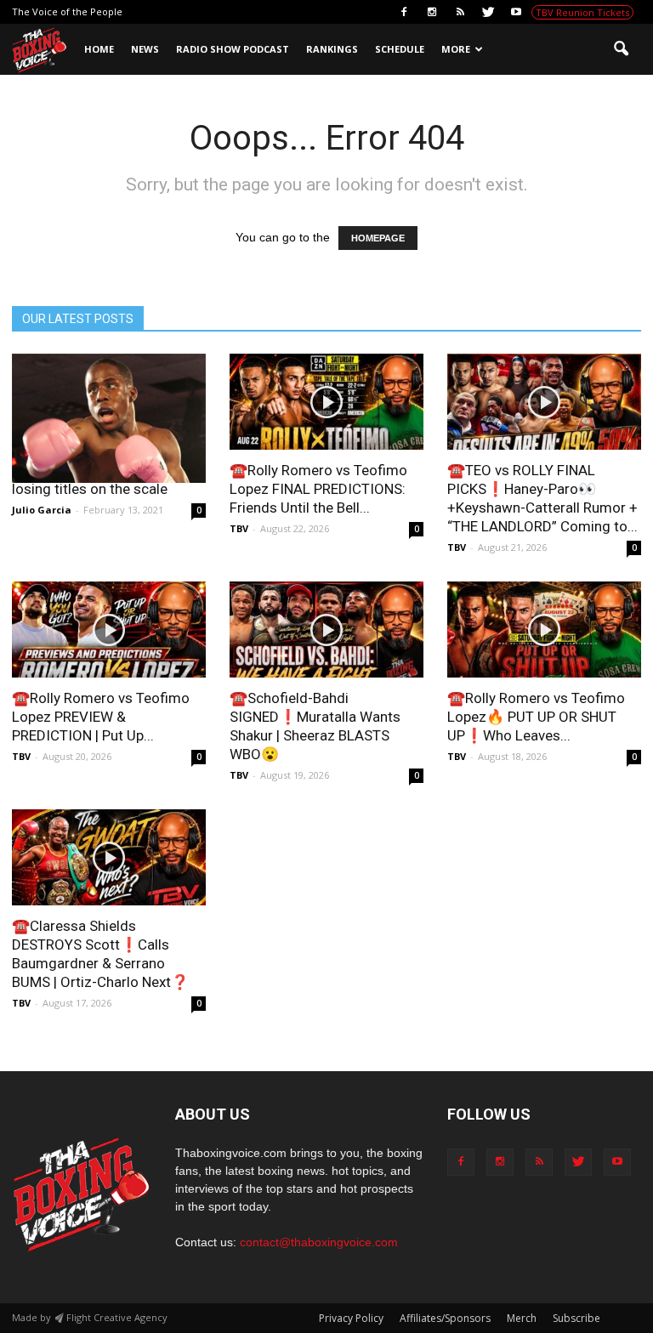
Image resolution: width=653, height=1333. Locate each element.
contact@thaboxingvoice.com (319, 1242)
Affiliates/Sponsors (445, 1318)
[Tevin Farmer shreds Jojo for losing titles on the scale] (109, 418)
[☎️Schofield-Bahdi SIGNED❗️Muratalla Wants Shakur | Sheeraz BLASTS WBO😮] (326, 629)
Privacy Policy (351, 1318)
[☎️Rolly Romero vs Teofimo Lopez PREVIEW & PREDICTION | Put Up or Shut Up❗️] (109, 629)
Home (99, 49)
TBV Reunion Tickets (582, 12)
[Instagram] (432, 12)
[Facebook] (404, 12)
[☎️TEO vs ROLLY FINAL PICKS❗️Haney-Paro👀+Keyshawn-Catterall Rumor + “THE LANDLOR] (544, 402)
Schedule (399, 49)
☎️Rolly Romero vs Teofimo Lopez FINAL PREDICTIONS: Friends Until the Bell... (318, 489)
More (455, 49)
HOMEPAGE (378, 238)
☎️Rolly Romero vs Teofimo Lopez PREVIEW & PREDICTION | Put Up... (101, 716)
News (145, 49)
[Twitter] (488, 12)
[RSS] (460, 12)
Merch (522, 1318)
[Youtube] (516, 12)
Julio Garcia (41, 509)
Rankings (332, 49)
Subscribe (576, 1318)
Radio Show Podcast (232, 49)
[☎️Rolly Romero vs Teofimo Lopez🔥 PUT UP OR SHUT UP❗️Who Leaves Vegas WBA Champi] (544, 629)
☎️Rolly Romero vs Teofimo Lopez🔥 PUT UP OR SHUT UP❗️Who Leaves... (536, 716)
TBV (239, 528)
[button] (620, 49)
